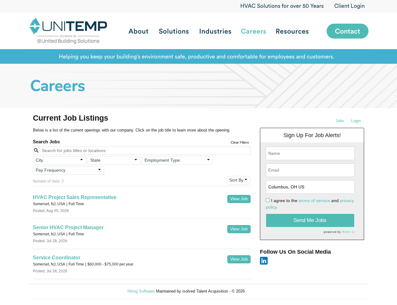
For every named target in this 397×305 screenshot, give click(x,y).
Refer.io (348, 231)
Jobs (340, 120)
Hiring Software (141, 291)
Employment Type (162, 160)
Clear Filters (240, 142)
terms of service (314, 200)
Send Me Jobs (310, 220)
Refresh (263, 291)
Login (356, 120)
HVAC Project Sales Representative (74, 197)
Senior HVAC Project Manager (68, 227)
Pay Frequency (50, 170)
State (95, 160)
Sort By (236, 180)
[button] (59, 160)
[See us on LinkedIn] (264, 260)
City (39, 160)
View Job (239, 198)
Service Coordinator (56, 257)
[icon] (81, 160)
